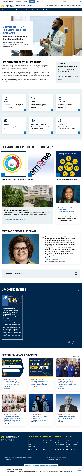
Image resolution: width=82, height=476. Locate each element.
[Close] (79, 468)
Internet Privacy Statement (15, 473)
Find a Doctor (46, 439)
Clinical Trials (58, 439)
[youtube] (36, 449)
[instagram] (31, 449)
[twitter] (34, 449)
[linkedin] (76, 273)
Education (32, 1)
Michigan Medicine (34, 436)
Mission (30, 440)
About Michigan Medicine (7, 1)
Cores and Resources (59, 444)
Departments (40, 1)
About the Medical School (71, 444)
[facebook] (29, 449)
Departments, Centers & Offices (72, 442)
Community (30, 442)
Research (25, 1)
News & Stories (31, 446)
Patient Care (18, 1)
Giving (29, 444)
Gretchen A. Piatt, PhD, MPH (52, 259)
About (29, 439)
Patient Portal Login (47, 442)
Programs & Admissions (71, 439)
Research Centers (58, 442)
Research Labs (58, 440)
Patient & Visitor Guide (48, 440)
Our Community (69, 440)
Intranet (68, 446)
